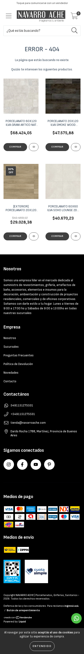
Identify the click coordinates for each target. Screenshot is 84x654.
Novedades (11, 373)
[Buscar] (74, 30)
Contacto (10, 381)
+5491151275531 (22, 414)
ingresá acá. (71, 606)
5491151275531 (21, 405)
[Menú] (9, 16)
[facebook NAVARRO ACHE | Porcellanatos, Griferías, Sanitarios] (22, 464)
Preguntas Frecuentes (19, 355)
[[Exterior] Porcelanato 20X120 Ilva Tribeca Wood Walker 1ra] (33, 236)
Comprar (15, 146)
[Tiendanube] (18, 618)
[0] (74, 17)
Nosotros (10, 338)
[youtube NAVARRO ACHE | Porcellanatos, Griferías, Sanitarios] (36, 464)
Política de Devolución (18, 364)
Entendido (42, 646)
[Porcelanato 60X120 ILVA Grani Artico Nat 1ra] (33, 147)
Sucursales (11, 347)
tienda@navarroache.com (28, 423)
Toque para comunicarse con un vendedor (42, 3)
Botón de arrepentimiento (23, 610)
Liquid (22, 621)
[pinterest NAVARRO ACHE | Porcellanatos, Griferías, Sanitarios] (49, 464)
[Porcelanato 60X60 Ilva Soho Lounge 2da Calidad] (75, 236)
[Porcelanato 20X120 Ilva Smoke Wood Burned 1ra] (75, 147)
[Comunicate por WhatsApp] (76, 618)
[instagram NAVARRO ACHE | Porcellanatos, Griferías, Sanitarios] (9, 464)
